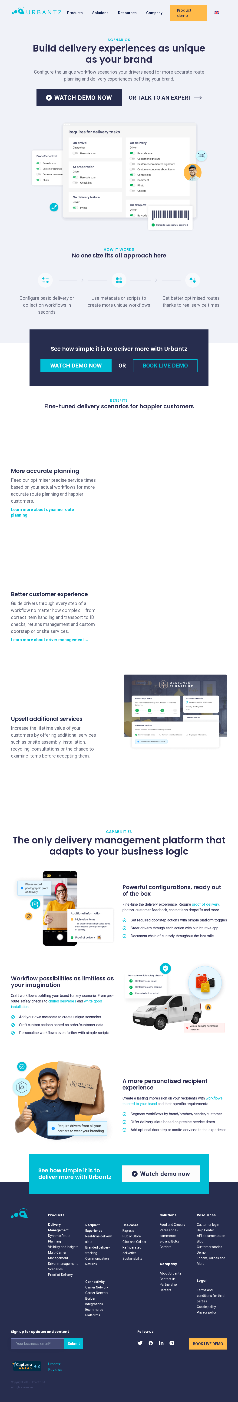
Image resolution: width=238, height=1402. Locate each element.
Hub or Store (131, 1236)
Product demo (184, 13)
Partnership (168, 1284)
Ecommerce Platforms (94, 1312)
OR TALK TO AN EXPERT (160, 97)
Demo (201, 1252)
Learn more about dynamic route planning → (42, 512)
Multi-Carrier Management (58, 1255)
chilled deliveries (62, 1001)
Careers (165, 1290)
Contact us (167, 1279)
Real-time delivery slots (98, 1239)
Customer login (208, 1224)
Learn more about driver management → (50, 639)
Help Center (205, 1230)
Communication (97, 1258)
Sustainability (132, 1258)
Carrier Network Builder (96, 1295)
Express (128, 1231)
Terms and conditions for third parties (211, 1295)
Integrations (94, 1304)
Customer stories (209, 1247)
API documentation (211, 1236)
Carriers (165, 1247)
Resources (127, 13)
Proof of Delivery (60, 1275)
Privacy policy (207, 1312)
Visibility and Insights (63, 1247)
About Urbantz (170, 1273)
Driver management (63, 1263)
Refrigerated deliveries (131, 1250)
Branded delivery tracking (97, 1250)
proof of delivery (205, 904)
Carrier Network (96, 1287)
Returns (91, 1264)
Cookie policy (206, 1307)
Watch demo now (165, 1173)
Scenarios (55, 1269)
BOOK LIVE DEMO (165, 365)
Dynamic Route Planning (59, 1238)
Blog (200, 1241)
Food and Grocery (172, 1224)
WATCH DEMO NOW (83, 97)
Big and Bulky (169, 1241)
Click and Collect (134, 1242)
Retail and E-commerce (169, 1233)
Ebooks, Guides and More (211, 1260)
